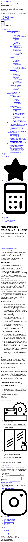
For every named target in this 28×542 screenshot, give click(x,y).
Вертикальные (17, 45)
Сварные (15, 63)
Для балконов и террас (19, 117)
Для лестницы (17, 103)
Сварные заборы (14, 134)
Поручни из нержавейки (19, 121)
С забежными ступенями (19, 36)
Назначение (13, 70)
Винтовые (16, 40)
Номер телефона (5, 476)
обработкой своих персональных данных (10, 481)
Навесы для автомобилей (16, 128)
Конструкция (13, 46)
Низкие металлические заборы (18, 142)
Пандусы (9, 143)
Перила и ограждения (12, 93)
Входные (15, 89)
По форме (12, 32)
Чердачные (16, 77)
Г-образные (16, 39)
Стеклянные (16, 111)
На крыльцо (16, 86)
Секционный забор (15, 136)
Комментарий (4, 479)
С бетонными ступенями (19, 68)
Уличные (15, 116)
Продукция (7, 29)
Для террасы (16, 75)
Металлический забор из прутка (18, 139)
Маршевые (16, 33)
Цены (5, 153)
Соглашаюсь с (10, 481)
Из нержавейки (17, 60)
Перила (12, 95)
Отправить (3, 484)
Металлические (17, 96)
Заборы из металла (12, 132)
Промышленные (17, 79)
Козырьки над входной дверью (18, 131)
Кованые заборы (14, 135)
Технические (16, 84)
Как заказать (7, 155)
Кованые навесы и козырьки (17, 129)
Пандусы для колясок (15, 146)
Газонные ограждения (16, 141)
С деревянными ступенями (17, 65)
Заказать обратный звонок (8, 17)
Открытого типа (17, 47)
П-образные (16, 38)
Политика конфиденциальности (9, 533)
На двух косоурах (17, 53)
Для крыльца (16, 102)
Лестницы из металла (12, 31)
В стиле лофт (16, 56)
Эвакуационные (17, 82)
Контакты (6, 156)
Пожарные (16, 81)
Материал (12, 57)
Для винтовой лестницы (19, 104)
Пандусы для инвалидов (16, 145)
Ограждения (13, 106)
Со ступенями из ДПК (19, 67)
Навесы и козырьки (12, 123)
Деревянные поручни (18, 120)
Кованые (15, 61)
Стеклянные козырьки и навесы (18, 124)
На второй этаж (17, 71)
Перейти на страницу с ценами (9, 248)
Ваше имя (3, 474)
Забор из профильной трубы (17, 138)
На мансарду (16, 72)
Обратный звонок (5, 20)
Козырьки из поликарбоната (17, 125)
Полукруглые (16, 43)
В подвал (15, 78)
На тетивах (16, 54)
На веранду (16, 88)
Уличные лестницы (15, 85)
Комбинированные (18, 114)
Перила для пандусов (15, 152)
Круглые (15, 42)
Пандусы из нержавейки (16, 148)
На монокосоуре (17, 52)
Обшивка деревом (15, 92)
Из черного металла (18, 58)
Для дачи (15, 74)
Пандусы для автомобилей (17, 149)
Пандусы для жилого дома (17, 150)
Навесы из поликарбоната (17, 127)
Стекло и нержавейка (18, 113)
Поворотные (16, 35)
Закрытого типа (17, 49)
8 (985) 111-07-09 (5, 16)
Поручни (12, 118)
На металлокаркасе (18, 50)
